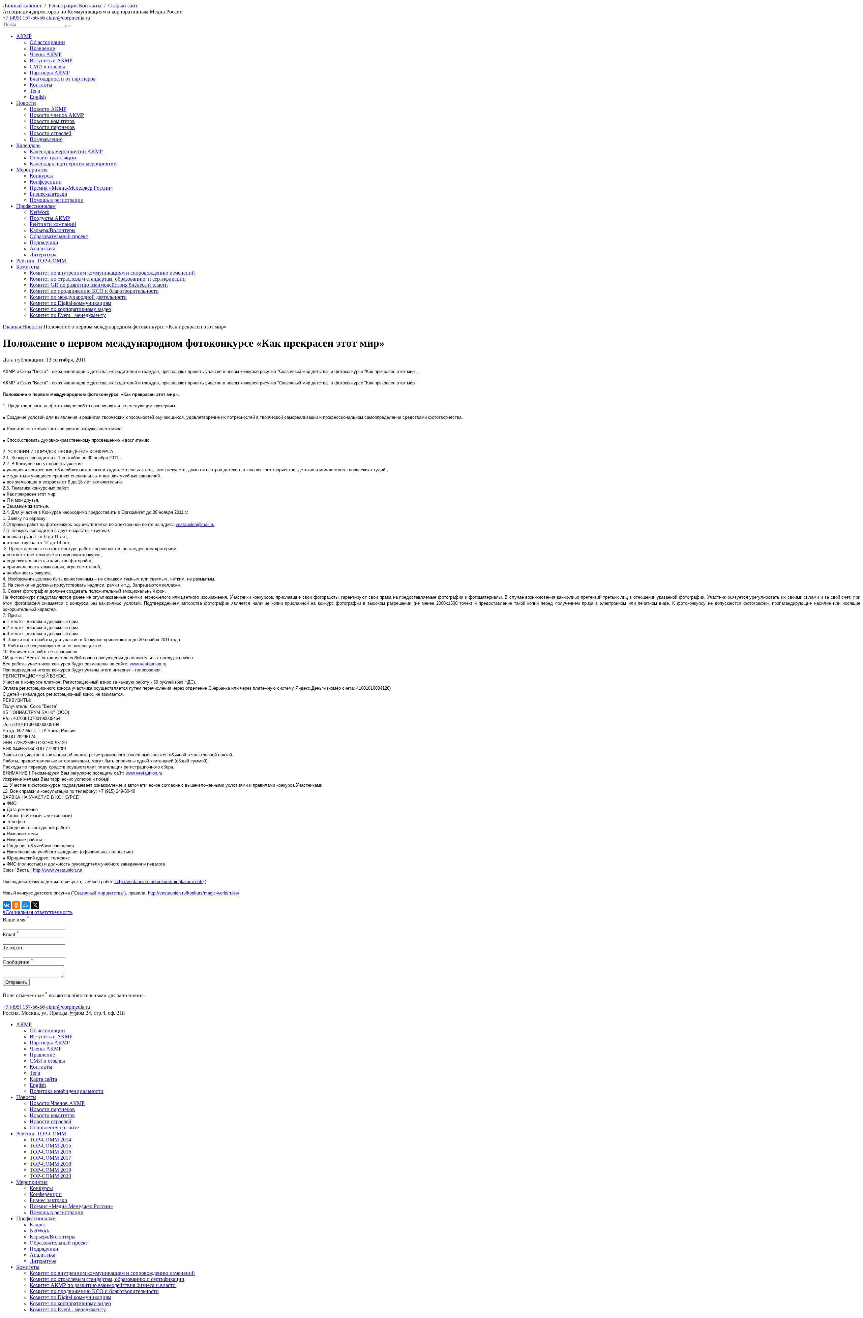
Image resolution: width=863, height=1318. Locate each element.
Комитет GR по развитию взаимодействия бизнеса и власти (99, 285)
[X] (35, 905)
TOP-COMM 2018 (50, 1164)
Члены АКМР (46, 54)
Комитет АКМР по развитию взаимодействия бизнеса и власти (103, 1285)
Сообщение (18, 962)
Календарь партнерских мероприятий (73, 163)
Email (11, 934)
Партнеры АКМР (50, 72)
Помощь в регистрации (57, 200)
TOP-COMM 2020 (50, 1176)
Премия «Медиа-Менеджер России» (71, 188)
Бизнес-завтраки (48, 194)
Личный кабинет (22, 5)
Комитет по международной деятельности (78, 297)
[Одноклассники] (16, 905)
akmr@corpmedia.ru (68, 18)
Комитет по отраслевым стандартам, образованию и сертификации (107, 1279)
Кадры (37, 1224)
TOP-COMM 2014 (50, 1139)
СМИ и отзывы (47, 66)
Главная (12, 327)
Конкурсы (41, 176)
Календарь (28, 145)
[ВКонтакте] (7, 905)
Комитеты (27, 267)
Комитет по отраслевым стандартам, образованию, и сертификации (108, 279)
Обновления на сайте (54, 1127)
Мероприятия (32, 169)
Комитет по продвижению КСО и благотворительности (94, 291)
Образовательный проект (59, 236)
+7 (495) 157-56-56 (24, 18)
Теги (35, 91)
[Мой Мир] (26, 905)
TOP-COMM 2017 (50, 1158)
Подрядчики (44, 242)
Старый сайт (123, 5)
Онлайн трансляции (53, 157)
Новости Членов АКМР (57, 1103)
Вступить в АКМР (51, 60)
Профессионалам (36, 206)
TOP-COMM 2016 (50, 1152)
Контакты (90, 5)
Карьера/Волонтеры (53, 230)
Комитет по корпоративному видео (70, 309)
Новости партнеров (52, 127)
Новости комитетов (52, 121)
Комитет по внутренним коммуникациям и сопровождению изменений (112, 273)
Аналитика (42, 248)
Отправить (16, 982)
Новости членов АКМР (57, 115)
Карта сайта (43, 1079)
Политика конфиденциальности (66, 1091)
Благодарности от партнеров (63, 79)
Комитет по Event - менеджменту (68, 315)
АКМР (24, 36)
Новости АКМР (48, 109)
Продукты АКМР (50, 218)
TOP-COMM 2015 (50, 1146)
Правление (42, 48)
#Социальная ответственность (37, 912)
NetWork (39, 212)
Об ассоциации (47, 42)
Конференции (46, 182)
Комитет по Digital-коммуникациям (70, 303)
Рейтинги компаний (53, 224)
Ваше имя (16, 919)
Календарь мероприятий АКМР (66, 151)
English (38, 97)
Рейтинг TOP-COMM (41, 260)
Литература (43, 254)
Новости (26, 103)
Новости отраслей (50, 133)
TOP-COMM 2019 (50, 1170)
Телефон (12, 947)
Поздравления (46, 139)
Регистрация (63, 5)
